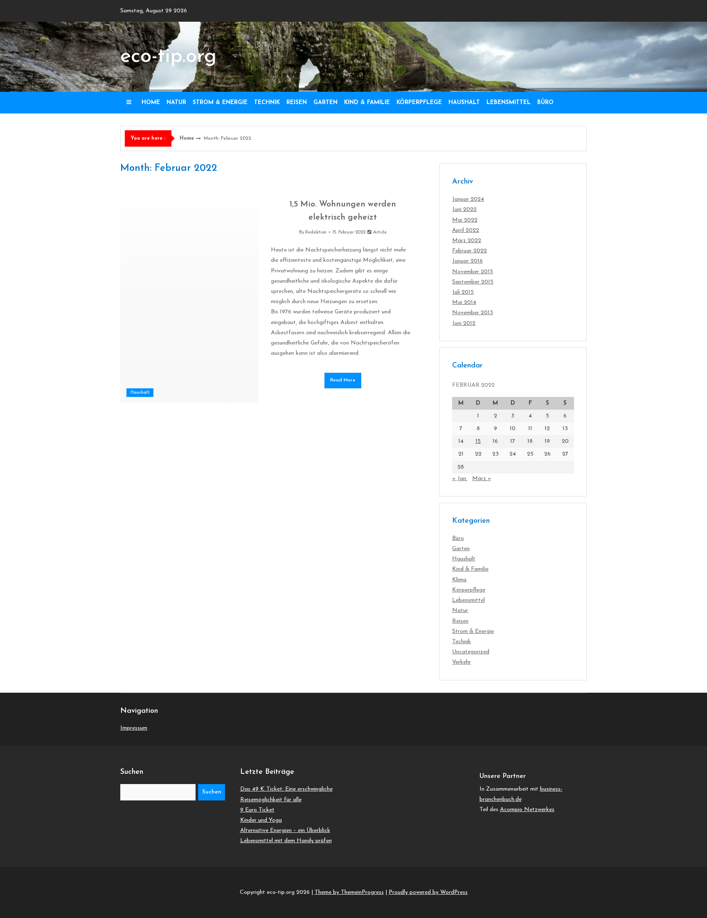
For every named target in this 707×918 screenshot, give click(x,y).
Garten (325, 103)
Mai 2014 (464, 302)
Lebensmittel (508, 103)
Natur (176, 103)
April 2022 (465, 230)
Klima (459, 580)
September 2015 (472, 282)
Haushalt (464, 103)
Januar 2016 (467, 261)
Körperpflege (419, 103)
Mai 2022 (464, 220)
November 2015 (472, 272)
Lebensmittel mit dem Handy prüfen (286, 841)
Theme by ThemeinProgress (349, 892)
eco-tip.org (168, 56)
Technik (267, 103)
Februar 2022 (469, 251)
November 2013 (472, 313)
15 (478, 441)
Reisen (296, 103)
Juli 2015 (463, 292)
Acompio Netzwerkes (527, 810)
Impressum (133, 728)
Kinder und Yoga (261, 820)
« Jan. (459, 479)
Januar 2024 (468, 199)
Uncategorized (470, 652)
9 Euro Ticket (257, 810)
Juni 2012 (463, 323)
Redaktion (315, 232)
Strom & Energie (220, 103)
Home (151, 103)
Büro (545, 103)
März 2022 (466, 241)
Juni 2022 (464, 209)
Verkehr (461, 662)
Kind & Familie (367, 103)
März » (481, 479)
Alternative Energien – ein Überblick (285, 830)
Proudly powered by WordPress (428, 892)
